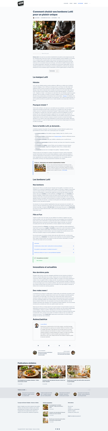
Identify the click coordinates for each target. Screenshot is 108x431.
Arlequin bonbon (58, 136)
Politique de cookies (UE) (73, 412)
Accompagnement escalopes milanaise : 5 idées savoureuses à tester (56, 406)
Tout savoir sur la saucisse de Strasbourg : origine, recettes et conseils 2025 (28, 394)
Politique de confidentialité (73, 409)
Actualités (66, 3)
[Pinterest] (59, 345)
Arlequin (65, 95)
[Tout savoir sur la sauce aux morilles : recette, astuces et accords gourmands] (75, 394)
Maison (75, 3)
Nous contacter (39, 260)
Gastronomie (80, 3)
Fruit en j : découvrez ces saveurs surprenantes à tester (49, 162)
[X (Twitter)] (48, 345)
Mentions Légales (71, 410)
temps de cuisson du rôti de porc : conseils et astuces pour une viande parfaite (46, 394)
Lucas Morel (43, 324)
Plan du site (70, 406)
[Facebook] (38, 345)
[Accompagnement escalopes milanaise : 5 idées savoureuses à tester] (29, 371)
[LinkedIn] (70, 345)
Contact (86, 3)
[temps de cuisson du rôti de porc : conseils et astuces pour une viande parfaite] (38, 394)
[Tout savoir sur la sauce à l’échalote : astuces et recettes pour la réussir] (56, 394)
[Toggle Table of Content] (56, 71)
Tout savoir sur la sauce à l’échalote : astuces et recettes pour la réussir (64, 394)
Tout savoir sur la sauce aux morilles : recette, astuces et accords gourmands (84, 394)
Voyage (71, 3)
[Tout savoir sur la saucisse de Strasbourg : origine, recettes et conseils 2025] (19, 394)
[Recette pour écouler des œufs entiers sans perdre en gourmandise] (78, 371)
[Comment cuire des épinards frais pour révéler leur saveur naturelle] (54, 371)
